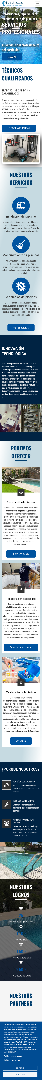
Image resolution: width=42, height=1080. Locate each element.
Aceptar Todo (20, 1075)
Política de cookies (12, 1060)
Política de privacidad (13, 1056)
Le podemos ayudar (19, 128)
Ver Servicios (21, 327)
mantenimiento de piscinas (15, 725)
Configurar (20, 1068)
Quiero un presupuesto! (21, 647)
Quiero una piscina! (21, 554)
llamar (12, 56)
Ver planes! (21, 741)
